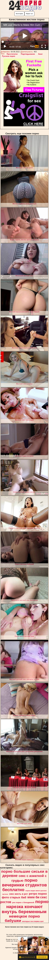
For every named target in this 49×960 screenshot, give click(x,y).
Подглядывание (28, 54)
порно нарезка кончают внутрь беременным (25, 906)
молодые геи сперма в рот (33, 921)
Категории (19, 13)
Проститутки (12, 54)
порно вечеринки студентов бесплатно (24, 885)
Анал (40, 54)
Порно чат (29, 13)
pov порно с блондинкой (23, 902)
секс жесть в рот (18, 894)
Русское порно (8, 56)
